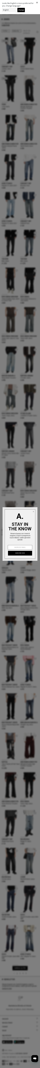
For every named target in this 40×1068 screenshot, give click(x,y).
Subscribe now (20, 553)
